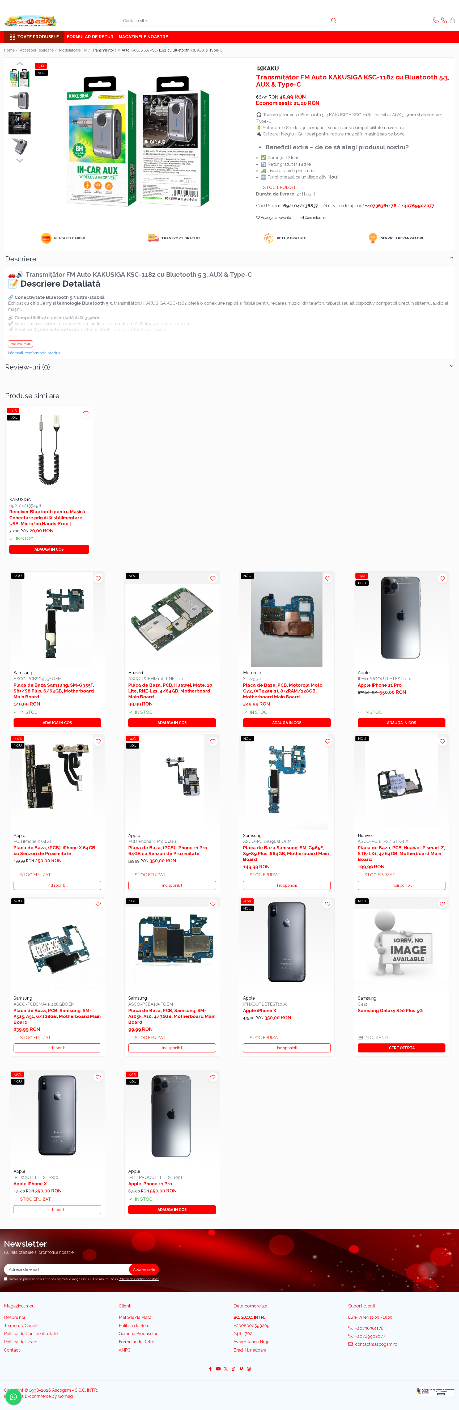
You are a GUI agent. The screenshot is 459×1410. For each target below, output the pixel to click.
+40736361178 (369, 1328)
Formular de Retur (90, 36)
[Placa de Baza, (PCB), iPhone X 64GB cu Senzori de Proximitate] (57, 782)
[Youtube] (218, 1369)
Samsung (23, 672)
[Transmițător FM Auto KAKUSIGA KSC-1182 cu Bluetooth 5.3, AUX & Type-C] (138, 141)
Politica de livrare (20, 1341)
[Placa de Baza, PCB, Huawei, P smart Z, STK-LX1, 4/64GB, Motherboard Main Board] (401, 782)
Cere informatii (316, 217)
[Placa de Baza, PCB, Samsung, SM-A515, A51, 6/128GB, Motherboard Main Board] (57, 944)
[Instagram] (248, 1369)
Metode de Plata (135, 1317)
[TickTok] (233, 1369)
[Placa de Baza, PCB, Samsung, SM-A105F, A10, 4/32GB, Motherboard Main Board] (172, 944)
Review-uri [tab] (27, 367)
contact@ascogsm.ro (375, 1344)
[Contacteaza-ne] (436, 21)
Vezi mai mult (20, 344)
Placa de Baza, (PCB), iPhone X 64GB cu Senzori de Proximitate (54, 850)
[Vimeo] (241, 1369)
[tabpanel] (138, 141)
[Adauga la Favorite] (86, 413)
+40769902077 (369, 1336)
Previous (19, 64)
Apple (363, 672)
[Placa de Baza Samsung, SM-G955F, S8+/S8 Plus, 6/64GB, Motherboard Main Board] (57, 619)
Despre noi (14, 1317)
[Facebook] (210, 1369)
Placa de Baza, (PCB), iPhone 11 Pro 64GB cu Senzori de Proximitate (167, 850)
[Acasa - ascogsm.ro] (30, 21)
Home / (11, 50)
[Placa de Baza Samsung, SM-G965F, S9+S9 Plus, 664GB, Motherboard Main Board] (286, 782)
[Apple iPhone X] (286, 944)
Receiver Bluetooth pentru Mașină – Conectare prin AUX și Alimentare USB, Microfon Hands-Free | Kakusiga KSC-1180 (49, 517)
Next (19, 160)
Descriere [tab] (20, 259)
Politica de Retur (135, 1325)
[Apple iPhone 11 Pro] (401, 619)
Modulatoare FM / (75, 50)
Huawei (135, 672)
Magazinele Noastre (143, 36)
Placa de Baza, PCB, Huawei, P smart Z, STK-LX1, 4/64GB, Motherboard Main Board (401, 853)
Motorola (252, 672)
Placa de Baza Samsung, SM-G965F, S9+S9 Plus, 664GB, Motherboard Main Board (286, 853)
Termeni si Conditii (21, 1325)
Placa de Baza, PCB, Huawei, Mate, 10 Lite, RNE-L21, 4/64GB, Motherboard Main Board (170, 690)
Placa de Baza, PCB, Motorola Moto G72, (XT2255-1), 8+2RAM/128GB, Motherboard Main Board (282, 690)
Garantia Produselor (138, 1333)
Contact (12, 1350)
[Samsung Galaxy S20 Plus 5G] (401, 944)
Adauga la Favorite (275, 217)
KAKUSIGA (20, 499)
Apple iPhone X (259, 1010)
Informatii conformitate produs (34, 353)
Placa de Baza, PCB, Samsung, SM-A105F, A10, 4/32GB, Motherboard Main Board (171, 1016)
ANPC (124, 1350)
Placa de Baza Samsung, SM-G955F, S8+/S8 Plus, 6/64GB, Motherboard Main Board (54, 690)
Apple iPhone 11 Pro (380, 685)
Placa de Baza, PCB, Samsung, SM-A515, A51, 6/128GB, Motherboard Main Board (57, 1016)
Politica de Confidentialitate (139, 1279)
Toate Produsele (38, 36)
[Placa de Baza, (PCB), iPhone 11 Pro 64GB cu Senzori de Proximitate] (172, 782)
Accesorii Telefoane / (39, 50)
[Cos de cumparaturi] (452, 21)
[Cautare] (334, 21)
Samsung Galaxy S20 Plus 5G (390, 1010)
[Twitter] (225, 1369)
